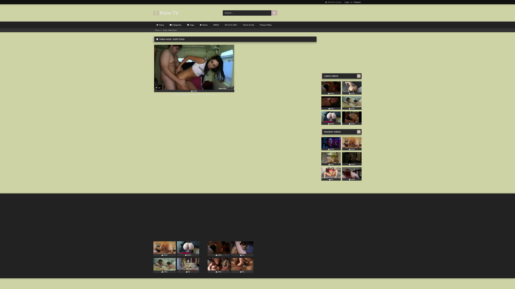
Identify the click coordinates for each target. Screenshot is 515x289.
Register (357, 2)
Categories (176, 25)
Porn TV (168, 13)
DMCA (216, 25)
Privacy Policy (266, 25)
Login (347, 2)
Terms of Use (248, 25)
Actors (205, 25)
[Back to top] (507, 281)
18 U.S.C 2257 (231, 25)
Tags (192, 25)
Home (161, 25)
